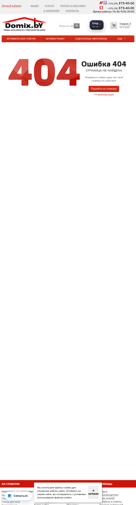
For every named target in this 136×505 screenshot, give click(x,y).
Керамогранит (55, 39)
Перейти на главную (104, 88)
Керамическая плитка (21, 39)
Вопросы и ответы (110, 501)
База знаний (106, 498)
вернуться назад (106, 94)
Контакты (72, 10)
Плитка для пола (11, 501)
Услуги (49, 5)
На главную (11, 484)
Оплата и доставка (73, 5)
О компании (51, 10)
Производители (108, 495)
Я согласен (93, 492)
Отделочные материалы (91, 39)
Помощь (105, 484)
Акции (35, 5)
